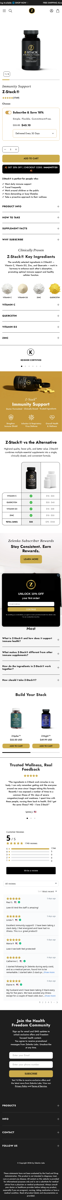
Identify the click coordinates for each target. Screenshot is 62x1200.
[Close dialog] (58, 575)
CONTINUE (31, 609)
